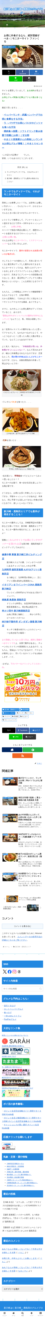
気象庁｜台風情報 (13, 1169)
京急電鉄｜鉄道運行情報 (15, 1177)
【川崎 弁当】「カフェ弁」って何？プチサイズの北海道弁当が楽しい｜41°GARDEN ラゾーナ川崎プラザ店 (21, 1205)
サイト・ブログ (10, 713)
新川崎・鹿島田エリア (12, 709)
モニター (25, 716)
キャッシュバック (10, 720)
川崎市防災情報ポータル (15, 1164)
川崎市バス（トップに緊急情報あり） (20, 1180)
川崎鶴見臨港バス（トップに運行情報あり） (22, 1183)
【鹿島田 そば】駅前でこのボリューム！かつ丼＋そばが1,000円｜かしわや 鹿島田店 (21, 1229)
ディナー (7, 716)
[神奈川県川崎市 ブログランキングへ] (8, 1148)
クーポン (30, 713)
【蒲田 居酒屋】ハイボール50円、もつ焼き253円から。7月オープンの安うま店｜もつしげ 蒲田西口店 (21, 1218)
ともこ (21, 1253)
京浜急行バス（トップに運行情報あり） (21, 1185)
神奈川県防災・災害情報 (15, 1166)
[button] (29, 79)
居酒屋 (16, 716)
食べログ (8, 1013)
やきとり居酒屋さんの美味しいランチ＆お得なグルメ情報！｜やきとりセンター (22, 143)
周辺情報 (26, 709)
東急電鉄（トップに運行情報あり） (19, 1174)
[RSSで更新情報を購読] (22, 755)
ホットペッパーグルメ (13, 1009)
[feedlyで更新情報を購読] (33, 749)
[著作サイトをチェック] (12, 749)
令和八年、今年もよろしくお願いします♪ (19, 1258)
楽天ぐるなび (9, 1006)
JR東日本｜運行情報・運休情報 (18, 1172)
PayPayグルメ (10, 1019)
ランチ (21, 713)
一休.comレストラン (12, 1016)
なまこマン (23, 1271)
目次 (19, 167)
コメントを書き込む (22, 926)
